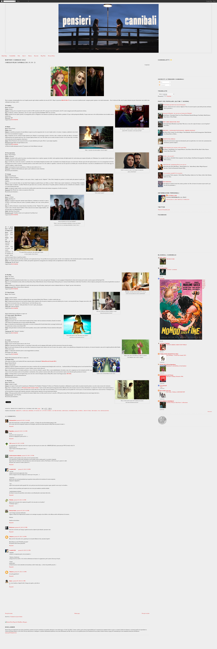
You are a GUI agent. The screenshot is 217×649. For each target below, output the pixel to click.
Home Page (4, 56)
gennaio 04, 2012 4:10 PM (20, 571)
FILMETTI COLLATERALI (168, 139)
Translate (169, 96)
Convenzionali (163, 385)
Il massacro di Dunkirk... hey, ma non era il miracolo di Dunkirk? (177, 113)
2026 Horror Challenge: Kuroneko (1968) (174, 376)
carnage (25, 410)
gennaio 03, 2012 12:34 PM (20, 431)
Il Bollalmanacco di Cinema (166, 375)
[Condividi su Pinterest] (51, 409)
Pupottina (11, 431)
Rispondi (11, 426)
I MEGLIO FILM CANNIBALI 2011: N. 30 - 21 (20, 62)
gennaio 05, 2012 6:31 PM (19, 581)
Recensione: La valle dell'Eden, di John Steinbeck (176, 366)
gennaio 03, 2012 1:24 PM (18, 443)
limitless (65, 410)
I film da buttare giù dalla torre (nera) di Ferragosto (173, 104)
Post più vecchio (145, 613)
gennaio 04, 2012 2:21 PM (24, 550)
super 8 (80, 410)
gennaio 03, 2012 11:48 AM (23, 420)
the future (87, 410)
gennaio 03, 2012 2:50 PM (24, 469)
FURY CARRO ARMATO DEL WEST (171, 122)
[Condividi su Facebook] (49, 409)
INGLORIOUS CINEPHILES (167, 401)
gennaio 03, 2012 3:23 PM (20, 500)
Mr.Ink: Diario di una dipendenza (168, 364)
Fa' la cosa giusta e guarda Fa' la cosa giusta (172, 173)
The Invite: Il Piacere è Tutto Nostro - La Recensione (177, 402)
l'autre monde (56, 410)
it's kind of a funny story (42, 410)
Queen (11, 581)
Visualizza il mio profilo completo (177, 199)
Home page (77, 613)
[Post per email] (42, 408)
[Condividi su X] (48, 409)
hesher (31, 410)
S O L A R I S (163, 257)
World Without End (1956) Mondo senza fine (204, 284)
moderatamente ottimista (15, 455)
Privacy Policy (51, 56)
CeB (10, 443)
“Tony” (161, 387)
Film (19, 56)
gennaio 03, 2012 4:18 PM (23, 510)
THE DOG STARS (170, 259)
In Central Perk (163, 268)
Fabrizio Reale (12, 510)
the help (94, 410)
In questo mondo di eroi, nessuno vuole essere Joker (174, 147)
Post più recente (8, 613)
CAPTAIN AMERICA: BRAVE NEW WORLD (176, 344)
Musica (30, 56)
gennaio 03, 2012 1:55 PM (28, 455)
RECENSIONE (14, 119)
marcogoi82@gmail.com (11, 632)
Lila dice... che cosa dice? (168, 156)
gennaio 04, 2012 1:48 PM (20, 536)
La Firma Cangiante (165, 343)
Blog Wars (43, 56)
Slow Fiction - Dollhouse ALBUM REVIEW (175, 392)
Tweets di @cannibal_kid (164, 209)
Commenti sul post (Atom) (16, 616)
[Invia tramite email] (44, 409)
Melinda (11, 500)
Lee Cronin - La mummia (171, 269)
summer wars (73, 410)
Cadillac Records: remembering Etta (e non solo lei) (174, 164)
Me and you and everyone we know (30, 387)
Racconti (36, 56)
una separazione (103, 410)
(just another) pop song (165, 390)
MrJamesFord (12, 420)
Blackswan (11, 527)
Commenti (162, 85)
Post (161, 82)
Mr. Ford (69, 373)
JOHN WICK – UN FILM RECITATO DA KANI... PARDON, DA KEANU (178, 130)
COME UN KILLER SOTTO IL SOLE (169, 354)
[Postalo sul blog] (46, 409)
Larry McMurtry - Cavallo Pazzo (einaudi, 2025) (176, 355)
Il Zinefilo (162, 278)
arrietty (19, 410)
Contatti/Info (12, 56)
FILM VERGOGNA (166, 181)
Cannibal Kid (12, 469)
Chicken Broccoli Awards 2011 (48, 361)
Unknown (11, 536)
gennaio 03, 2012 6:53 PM (21, 527)
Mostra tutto (210, 411)
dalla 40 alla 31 (65, 100)
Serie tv (24, 56)
